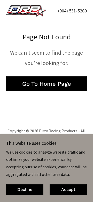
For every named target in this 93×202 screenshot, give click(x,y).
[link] (26, 11)
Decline (24, 189)
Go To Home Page (46, 84)
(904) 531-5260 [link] (72, 11)
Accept (68, 189)
